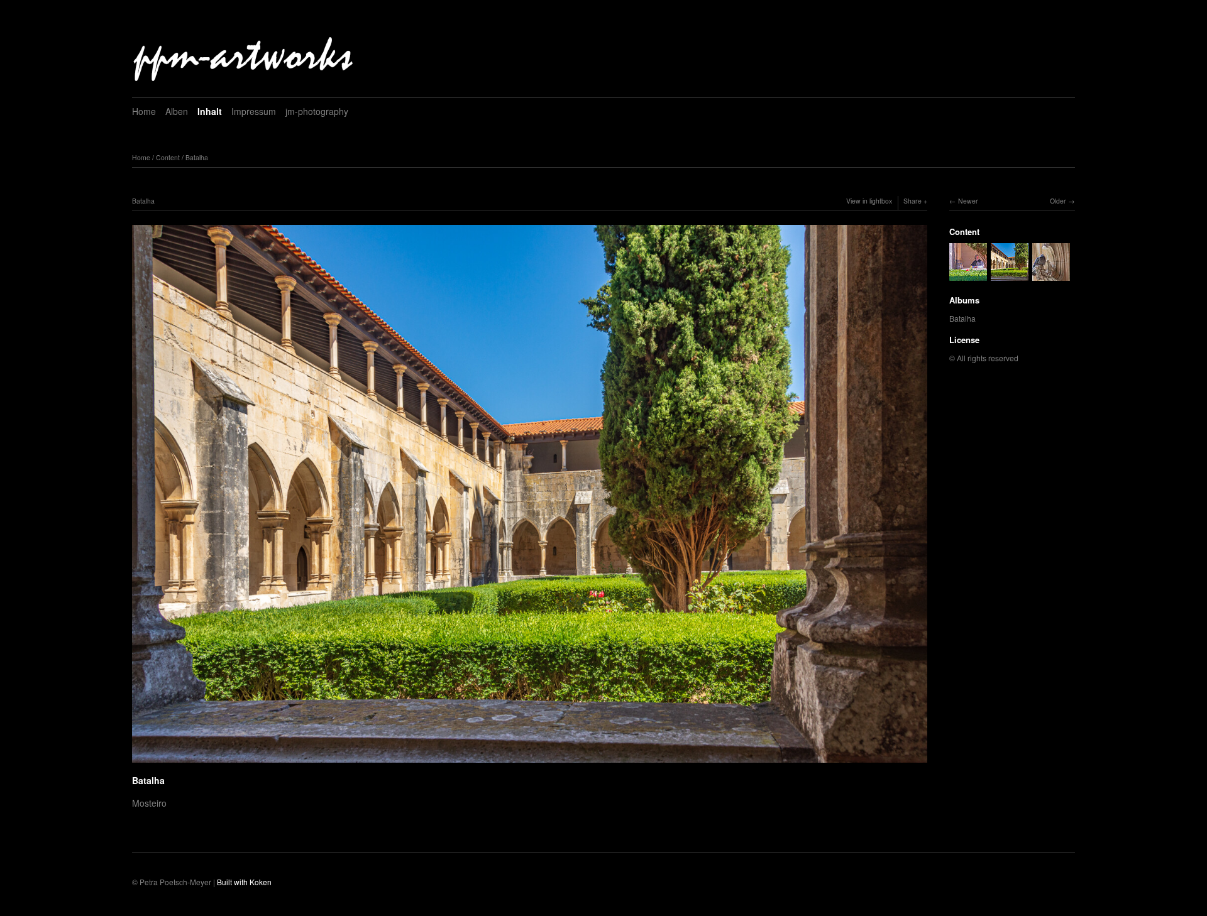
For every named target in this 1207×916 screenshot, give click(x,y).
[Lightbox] (529, 764)
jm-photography (316, 111)
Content (168, 157)
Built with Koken (244, 881)
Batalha (196, 157)
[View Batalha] (968, 275)
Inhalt (209, 111)
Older (1058, 200)
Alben (176, 111)
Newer (968, 200)
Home (144, 111)
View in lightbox (869, 200)
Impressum (253, 111)
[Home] (244, 56)
